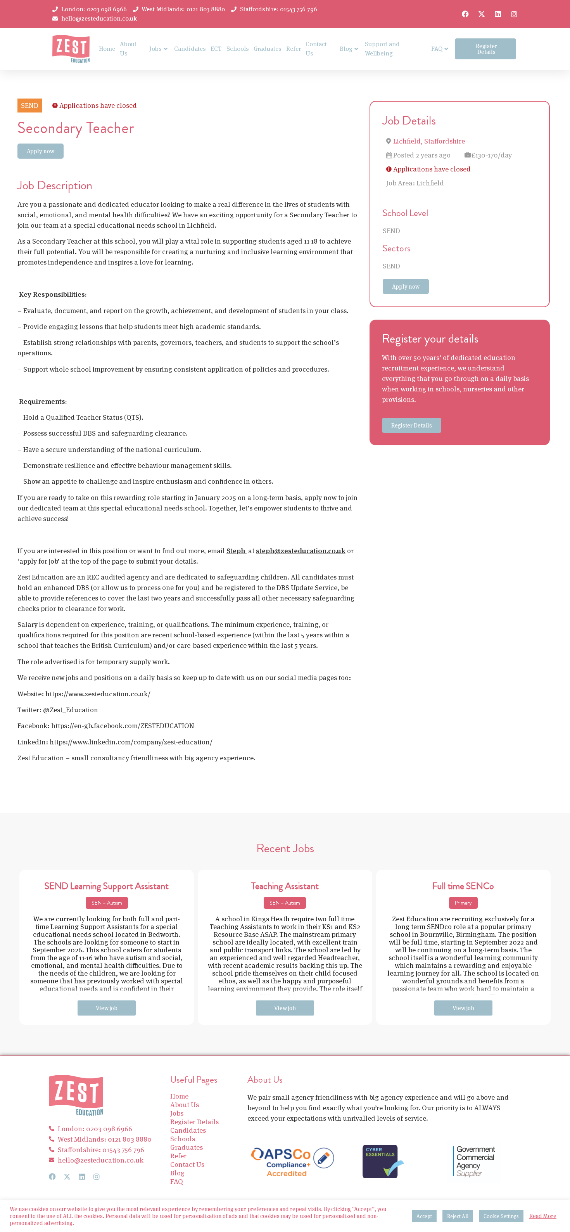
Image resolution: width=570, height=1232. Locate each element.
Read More (542, 1216)
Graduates (268, 49)
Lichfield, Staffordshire (429, 141)
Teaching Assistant (285, 886)
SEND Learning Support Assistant (107, 886)
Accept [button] (424, 1216)
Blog (346, 49)
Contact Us (316, 48)
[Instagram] (514, 13)
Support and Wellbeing (382, 48)
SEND (391, 230)
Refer (293, 49)
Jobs (155, 49)
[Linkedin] (497, 13)
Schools (237, 49)
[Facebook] (465, 13)
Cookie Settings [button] (501, 1216)
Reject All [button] (457, 1216)
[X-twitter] (481, 13)
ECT (216, 49)
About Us (128, 48)
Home (107, 49)
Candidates (190, 49)
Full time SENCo (463, 886)
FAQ (436, 49)
